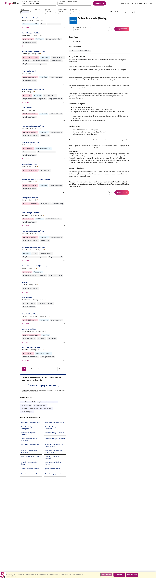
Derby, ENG (27, 405)
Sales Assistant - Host (29, 164)
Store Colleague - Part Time (31, 33)
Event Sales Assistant (29, 329)
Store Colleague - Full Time (31, 347)
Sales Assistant (27, 297)
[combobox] (39, 3)
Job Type (47, 9)
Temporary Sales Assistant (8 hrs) (33, 126)
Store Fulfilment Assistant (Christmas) (34, 266)
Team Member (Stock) (29, 71)
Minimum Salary (63, 9)
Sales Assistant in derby (48, 402)
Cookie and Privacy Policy (31, 391)
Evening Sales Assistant (30, 198)
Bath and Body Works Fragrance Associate (36, 179)
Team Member (26, 108)
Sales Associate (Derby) (30, 18)
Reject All (119, 574)
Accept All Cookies (132, 574)
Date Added (73, 9)
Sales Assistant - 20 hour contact (33, 89)
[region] (78, 575)
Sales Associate (27, 282)
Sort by (22, 9)
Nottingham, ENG (29, 402)
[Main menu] (151, 3)
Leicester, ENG (28, 412)
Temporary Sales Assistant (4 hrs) (33, 231)
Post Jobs (126, 3)
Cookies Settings (106, 574)
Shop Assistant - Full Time (30, 142)
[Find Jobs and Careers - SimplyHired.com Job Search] (12, 3)
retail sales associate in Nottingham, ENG (37, 408)
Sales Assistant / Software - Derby (33, 51)
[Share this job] (109, 29)
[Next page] (59, 369)
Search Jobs (99, 3)
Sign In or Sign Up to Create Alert (44, 386)
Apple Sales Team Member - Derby (33, 247)
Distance (37, 9)
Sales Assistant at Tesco (30, 314)
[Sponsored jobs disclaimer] (135, 12)
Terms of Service (54, 390)
